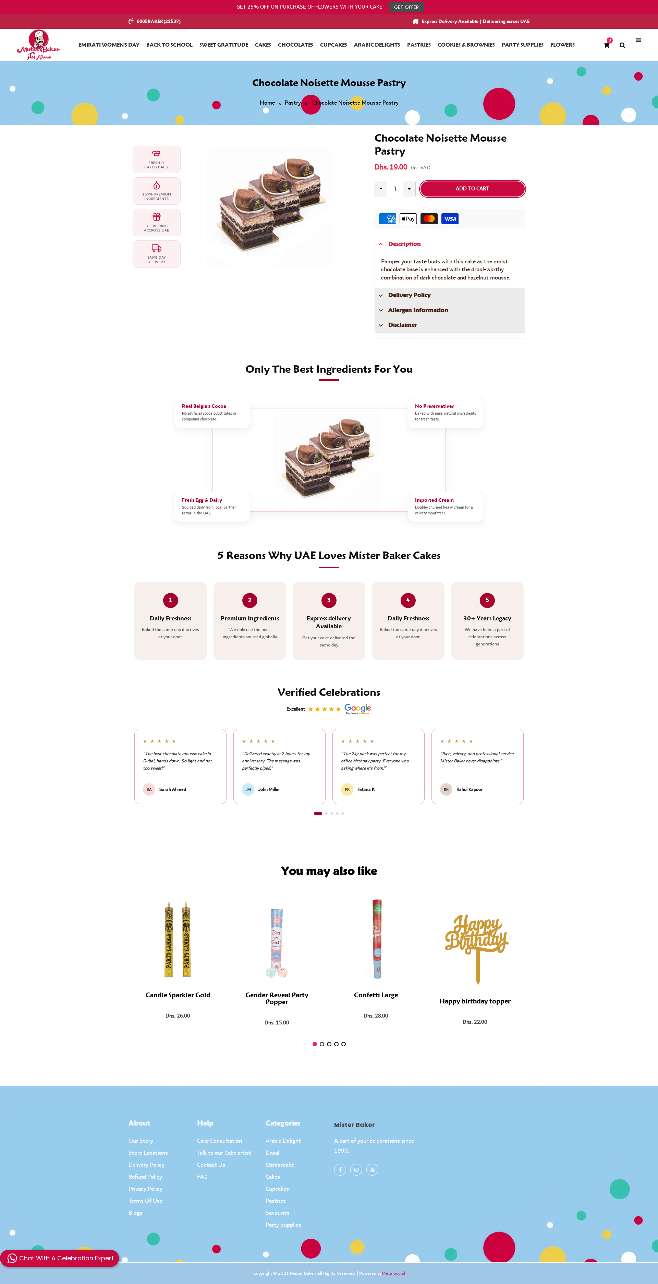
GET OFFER (406, 7)
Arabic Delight (283, 1141)
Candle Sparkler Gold (178, 995)
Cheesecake (280, 1165)
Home (267, 103)
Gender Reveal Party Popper (276, 999)
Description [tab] (404, 244)
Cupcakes (277, 1189)
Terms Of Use (145, 1201)
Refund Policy (145, 1177)
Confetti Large (376, 995)
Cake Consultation (219, 1141)
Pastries (276, 1201)
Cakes (273, 1177)
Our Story (141, 1141)
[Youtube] (372, 1170)
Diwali (273, 1153)
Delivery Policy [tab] (409, 295)
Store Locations (148, 1153)
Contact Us (211, 1165)
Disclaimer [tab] (402, 325)
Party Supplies (283, 1225)
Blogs (136, 1213)
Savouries (278, 1213)
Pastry (293, 103)
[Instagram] (356, 1170)
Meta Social (393, 1273)
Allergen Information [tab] (418, 310)
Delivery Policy (146, 1165)
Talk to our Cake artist (224, 1153)
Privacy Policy (145, 1189)
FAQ (202, 1177)
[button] (318, 813)
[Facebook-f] (340, 1170)
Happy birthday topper (475, 1001)
